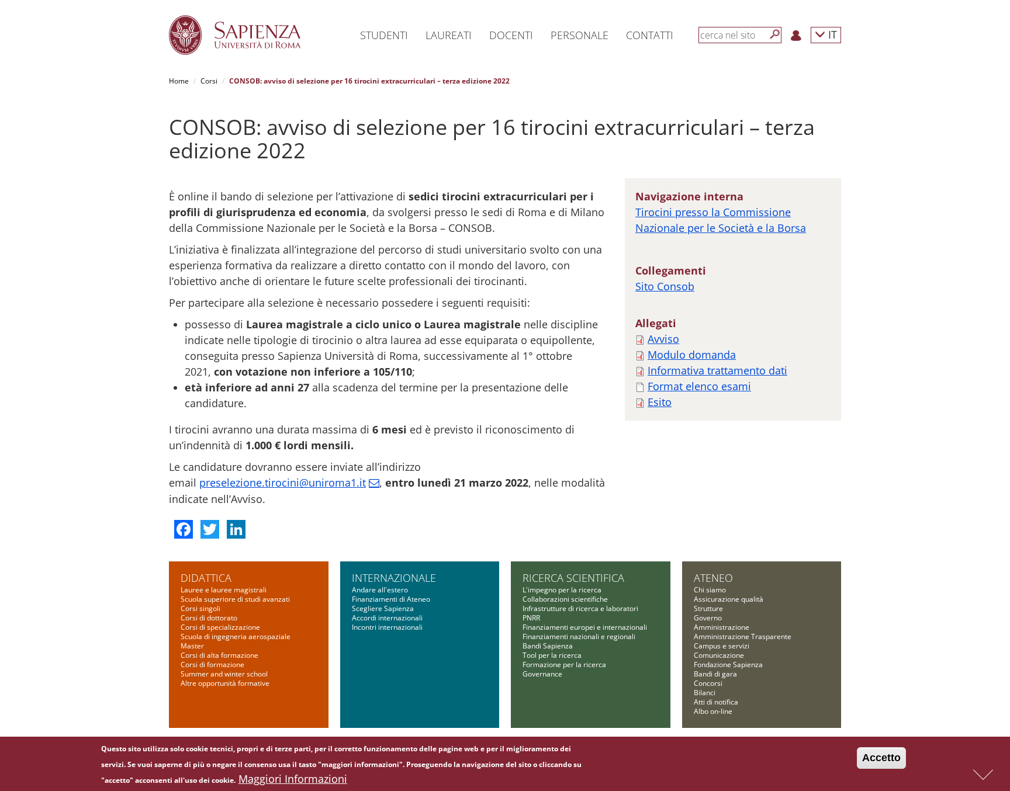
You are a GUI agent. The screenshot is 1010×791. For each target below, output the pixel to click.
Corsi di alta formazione (219, 655)
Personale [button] (579, 35)
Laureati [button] (449, 35)
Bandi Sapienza (548, 646)
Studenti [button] (384, 35)
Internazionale (394, 578)
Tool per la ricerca (552, 655)
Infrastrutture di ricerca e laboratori (580, 608)
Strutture (708, 608)
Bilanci (704, 693)
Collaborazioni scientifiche (565, 599)
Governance (542, 674)
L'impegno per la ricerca (562, 590)
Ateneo (713, 578)
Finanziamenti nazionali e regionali (579, 636)
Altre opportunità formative (225, 683)
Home (179, 81)
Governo (708, 618)
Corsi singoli (200, 608)
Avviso (663, 339)
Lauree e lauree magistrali (224, 590)
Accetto (881, 758)
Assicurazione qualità (728, 599)
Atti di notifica (716, 702)
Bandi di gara (715, 674)
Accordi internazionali (387, 618)
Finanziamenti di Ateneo (391, 599)
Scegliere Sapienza (383, 608)
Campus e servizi (721, 646)
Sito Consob (664, 286)
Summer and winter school (224, 674)
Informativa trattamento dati (717, 370)
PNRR (531, 618)
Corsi (208, 81)
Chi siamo (710, 590)
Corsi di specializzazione (220, 627)
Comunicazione (719, 655)
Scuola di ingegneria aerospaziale (235, 636)
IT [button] (831, 34)
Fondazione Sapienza (728, 664)
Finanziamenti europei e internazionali (585, 627)
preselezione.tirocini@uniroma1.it (282, 483)
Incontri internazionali (387, 627)
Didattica (206, 578)
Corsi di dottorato (209, 618)
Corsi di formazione (212, 664)
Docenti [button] (511, 35)
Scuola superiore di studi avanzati (235, 599)
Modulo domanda (692, 355)
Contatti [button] (649, 35)
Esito (660, 402)
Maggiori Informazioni (292, 779)
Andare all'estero (380, 590)
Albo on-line (713, 711)
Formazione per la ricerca (564, 664)
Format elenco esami (699, 386)
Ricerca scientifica (573, 578)
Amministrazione (721, 627)
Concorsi (708, 683)
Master (192, 646)
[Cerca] (775, 34)
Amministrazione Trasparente (742, 636)
